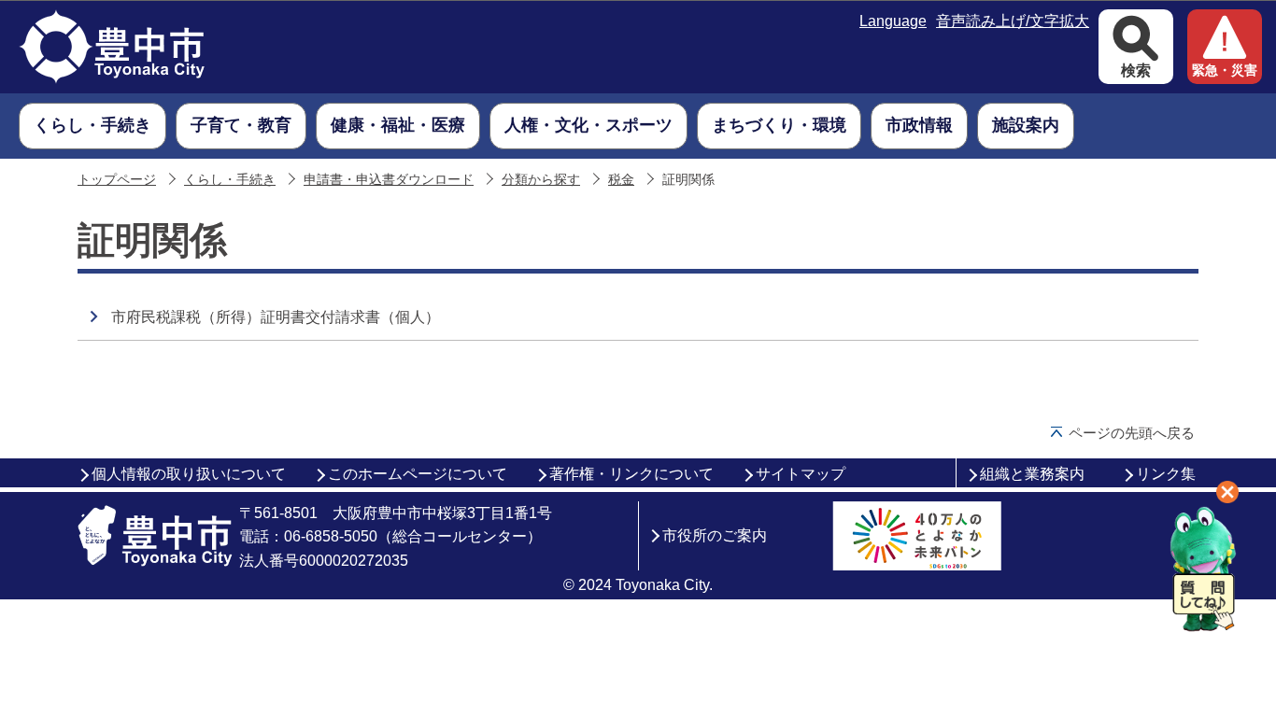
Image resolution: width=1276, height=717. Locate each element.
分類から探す (541, 180)
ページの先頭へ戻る (1132, 433)
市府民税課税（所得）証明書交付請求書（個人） (275, 317)
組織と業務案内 (1032, 474)
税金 (621, 180)
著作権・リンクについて (631, 474)
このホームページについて (417, 474)
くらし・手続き (230, 180)
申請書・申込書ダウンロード (389, 180)
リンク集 (1166, 474)
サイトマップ (800, 474)
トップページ (117, 180)
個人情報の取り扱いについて (189, 474)
